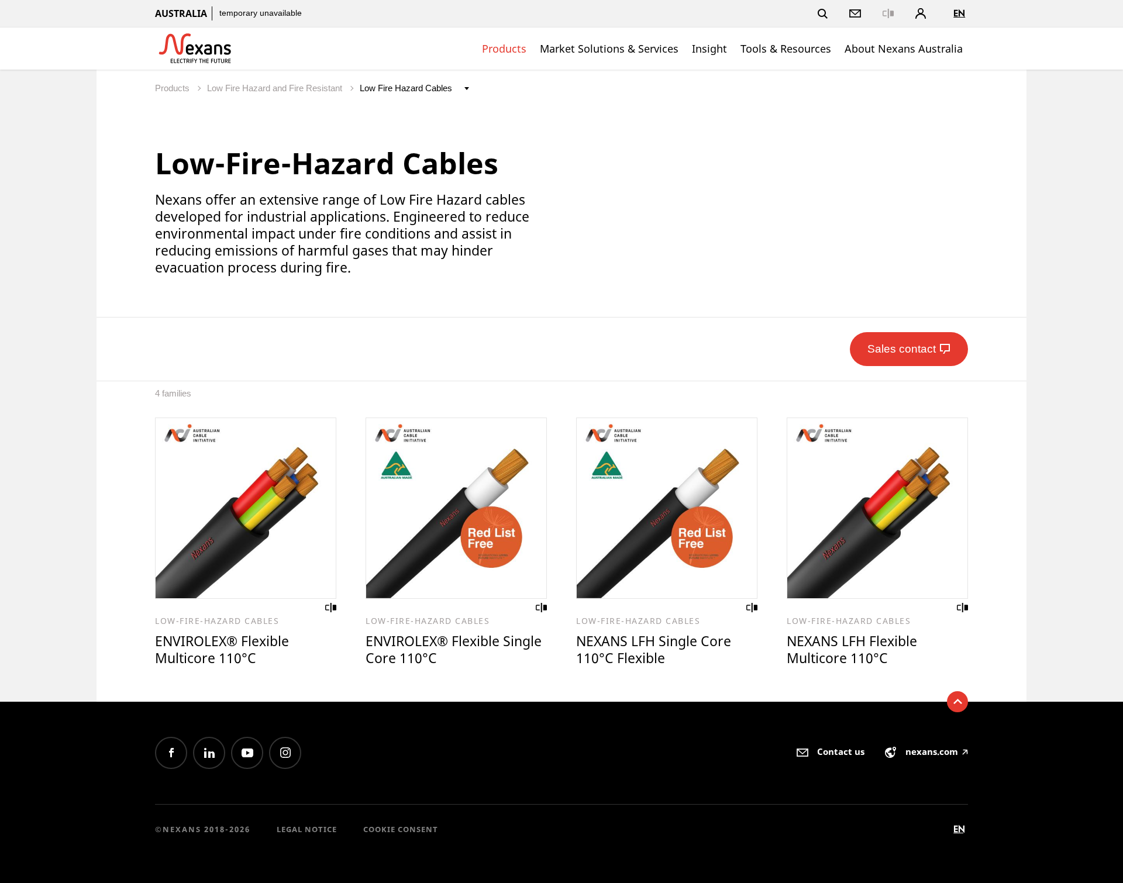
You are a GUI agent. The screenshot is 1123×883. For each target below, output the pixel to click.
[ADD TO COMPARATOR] (331, 607)
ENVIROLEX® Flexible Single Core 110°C (454, 649)
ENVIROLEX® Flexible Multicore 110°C (222, 649)
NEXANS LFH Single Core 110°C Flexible (653, 649)
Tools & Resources (785, 48)
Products (504, 48)
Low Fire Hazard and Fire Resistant (276, 88)
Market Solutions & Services (609, 48)
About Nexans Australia (904, 48)
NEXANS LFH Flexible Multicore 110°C (852, 649)
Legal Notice (307, 829)
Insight (709, 48)
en (959, 13)
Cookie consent (400, 829)
